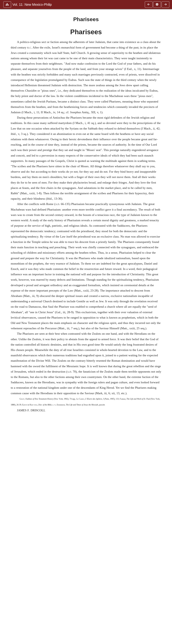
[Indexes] (165, 4)
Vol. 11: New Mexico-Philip (32, 4)
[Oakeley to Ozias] (149, 4)
